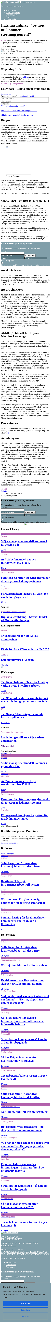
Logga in (5, 104)
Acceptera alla (25, 1303)
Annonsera (10, 1267)
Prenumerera (11, 10)
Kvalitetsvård (11, 19)
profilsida (25, 77)
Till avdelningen (7, 853)
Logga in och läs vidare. (27, 96)
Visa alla (4, 665)
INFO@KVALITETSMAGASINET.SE (33, 1254)
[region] (25, 1302)
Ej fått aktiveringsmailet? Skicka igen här (17, 115)
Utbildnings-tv (11, 15)
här (7, 433)
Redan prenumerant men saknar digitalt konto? (19, 111)
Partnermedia (11, 1265)
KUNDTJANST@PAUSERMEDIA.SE (31, 1252)
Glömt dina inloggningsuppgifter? (14, 106)
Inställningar (25, 1310)
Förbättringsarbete (13, 13)
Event (8, 17)
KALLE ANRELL (8, 1245)
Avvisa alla (25, 1317)
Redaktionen (11, 1262)
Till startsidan (6, 753)
